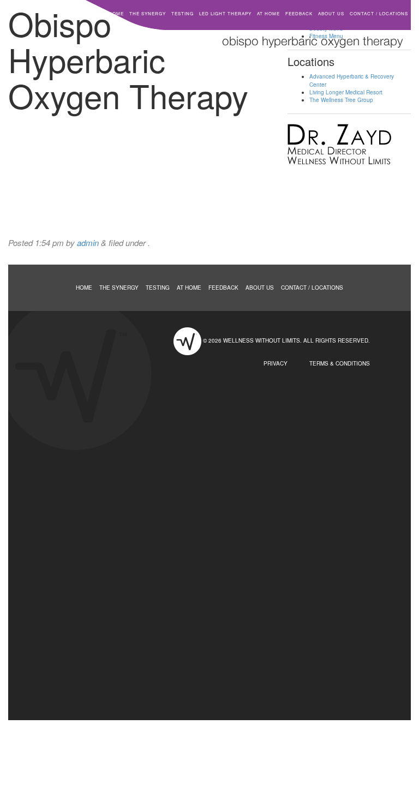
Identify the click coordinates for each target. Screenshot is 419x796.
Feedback (299, 13)
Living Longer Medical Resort (345, 92)
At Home (268, 13)
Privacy (276, 363)
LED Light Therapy (225, 13)
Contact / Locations (379, 13)
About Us (331, 13)
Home (116, 13)
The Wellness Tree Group (341, 100)
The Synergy (147, 13)
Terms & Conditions (339, 363)
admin (88, 242)
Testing (182, 13)
